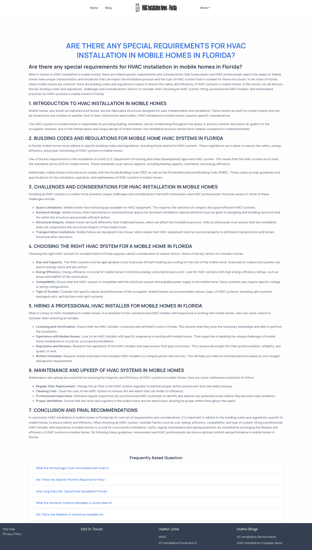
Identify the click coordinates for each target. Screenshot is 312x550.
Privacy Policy (12, 534)
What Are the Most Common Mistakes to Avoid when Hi (74, 503)
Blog (108, 8)
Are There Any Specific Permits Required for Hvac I (71, 480)
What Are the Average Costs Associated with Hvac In (72, 468)
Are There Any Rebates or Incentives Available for (70, 514)
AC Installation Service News (256, 537)
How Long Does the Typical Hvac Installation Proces (71, 491)
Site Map (9, 529)
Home (94, 8)
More (204, 8)
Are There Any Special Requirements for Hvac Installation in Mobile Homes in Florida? (156, 50)
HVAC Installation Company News (259, 543)
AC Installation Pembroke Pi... (179, 543)
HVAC (162, 537)
